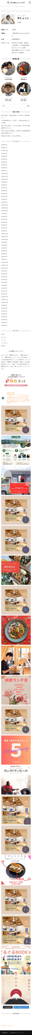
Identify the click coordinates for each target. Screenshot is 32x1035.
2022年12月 (4, 233)
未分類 (3, 345)
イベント (3, 340)
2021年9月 (4, 271)
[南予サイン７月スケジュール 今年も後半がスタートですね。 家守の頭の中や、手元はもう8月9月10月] (16, 510)
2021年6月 (4, 279)
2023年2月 (4, 228)
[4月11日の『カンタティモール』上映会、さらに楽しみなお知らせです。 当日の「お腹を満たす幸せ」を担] (16, 630)
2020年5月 (4, 316)
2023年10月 (4, 210)
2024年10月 (4, 179)
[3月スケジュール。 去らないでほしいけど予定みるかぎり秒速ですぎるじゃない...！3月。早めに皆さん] (16, 810)
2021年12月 (4, 262)
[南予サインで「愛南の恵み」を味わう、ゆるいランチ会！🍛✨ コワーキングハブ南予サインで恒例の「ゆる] (16, 480)
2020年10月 (4, 302)
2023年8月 (4, 216)
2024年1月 (4, 202)
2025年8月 (4, 156)
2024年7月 (4, 187)
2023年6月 (4, 222)
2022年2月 (4, 256)
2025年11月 (4, 150)
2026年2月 (4, 144)
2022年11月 (4, 236)
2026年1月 (4, 147)
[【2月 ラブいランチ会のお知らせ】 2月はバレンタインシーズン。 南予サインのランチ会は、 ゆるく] (16, 870)
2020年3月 (4, 322)
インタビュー (5, 343)
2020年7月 (4, 311)
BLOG (3, 334)
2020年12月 (4, 296)
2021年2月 (4, 291)
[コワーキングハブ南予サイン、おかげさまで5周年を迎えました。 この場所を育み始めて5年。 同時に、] (16, 750)
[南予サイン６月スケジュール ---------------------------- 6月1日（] (16, 540)
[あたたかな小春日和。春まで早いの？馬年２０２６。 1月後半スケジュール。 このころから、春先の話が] (16, 900)
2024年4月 (4, 193)
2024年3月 (4, 196)
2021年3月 (4, 288)
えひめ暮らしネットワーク (16, 351)
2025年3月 (4, 165)
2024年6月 (4, 190)
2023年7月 (4, 219)
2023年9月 (4, 213)
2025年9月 (4, 153)
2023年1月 (4, 230)
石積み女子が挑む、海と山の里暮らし (11, 136)
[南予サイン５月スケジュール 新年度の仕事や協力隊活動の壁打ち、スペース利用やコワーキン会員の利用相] (16, 600)
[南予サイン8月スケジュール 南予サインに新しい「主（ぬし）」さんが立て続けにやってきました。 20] (16, 420)
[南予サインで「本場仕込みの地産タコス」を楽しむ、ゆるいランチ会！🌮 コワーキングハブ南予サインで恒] (16, 570)
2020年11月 (4, 299)
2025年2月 (4, 167)
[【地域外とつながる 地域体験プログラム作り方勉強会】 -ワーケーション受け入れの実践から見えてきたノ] (16, 450)
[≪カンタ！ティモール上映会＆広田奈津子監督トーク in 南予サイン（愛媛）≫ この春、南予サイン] (16, 780)
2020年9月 (4, 305)
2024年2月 (4, 199)
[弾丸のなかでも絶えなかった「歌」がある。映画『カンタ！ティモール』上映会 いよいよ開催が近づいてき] (16, 660)
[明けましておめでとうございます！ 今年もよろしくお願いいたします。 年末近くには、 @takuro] (16, 989)
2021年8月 (4, 273)
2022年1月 (4, 259)
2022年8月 (4, 245)
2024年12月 (4, 173)
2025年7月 (4, 159)
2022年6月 (4, 250)
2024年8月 (4, 185)
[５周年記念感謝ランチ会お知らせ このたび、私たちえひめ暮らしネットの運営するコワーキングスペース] (16, 690)
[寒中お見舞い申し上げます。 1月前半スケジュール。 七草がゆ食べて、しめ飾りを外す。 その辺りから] (16, 929)
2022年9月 (4, 242)
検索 (28, 106)
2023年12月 (4, 205)
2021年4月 (4, 285)
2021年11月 (4, 265)
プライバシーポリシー (7, 1025)
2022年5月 (4, 253)
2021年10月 (4, 268)
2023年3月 (4, 225)
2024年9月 (4, 182)
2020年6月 (4, 314)
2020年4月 (4, 319)
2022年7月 (4, 248)
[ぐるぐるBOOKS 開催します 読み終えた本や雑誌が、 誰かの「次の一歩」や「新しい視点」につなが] (16, 959)
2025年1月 (4, 170)
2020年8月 (4, 308)
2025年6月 (4, 162)
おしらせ (3, 337)
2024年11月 (4, 176)
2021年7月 (4, 276)
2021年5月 (4, 282)
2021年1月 (4, 294)
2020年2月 (4, 325)
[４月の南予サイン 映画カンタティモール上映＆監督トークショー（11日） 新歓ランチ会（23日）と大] (16, 720)
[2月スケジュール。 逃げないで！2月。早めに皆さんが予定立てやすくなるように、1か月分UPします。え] (16, 840)
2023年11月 (4, 208)
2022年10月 (4, 239)
